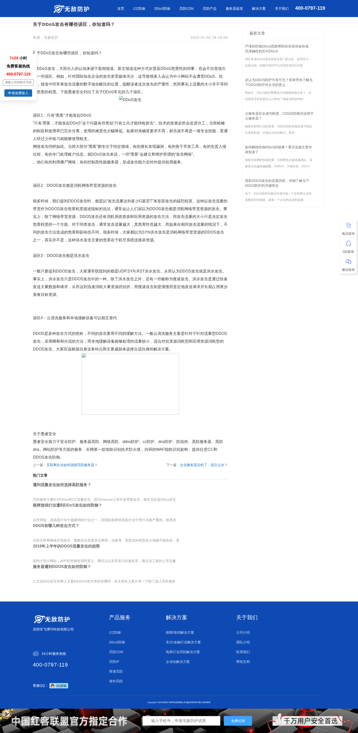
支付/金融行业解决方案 (183, 642)
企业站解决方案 (178, 662)
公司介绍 (243, 632)
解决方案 (259, 8)
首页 (120, 8)
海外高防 (116, 681)
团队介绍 (243, 642)
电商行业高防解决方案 (183, 652)
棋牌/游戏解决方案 (180, 632)
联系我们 (243, 652)
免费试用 (238, 721)
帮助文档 (243, 662)
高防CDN (186, 8)
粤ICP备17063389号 (202, 702)
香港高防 (116, 671)
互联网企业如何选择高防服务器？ (72, 465)
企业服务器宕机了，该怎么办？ (204, 465)
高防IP (114, 662)
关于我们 (282, 8)
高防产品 (210, 8)
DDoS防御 (162, 8)
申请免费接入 (18, 93)
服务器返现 (234, 8)
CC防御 (139, 8)
